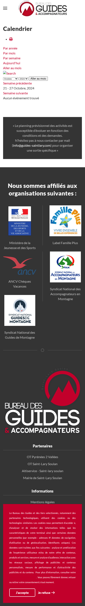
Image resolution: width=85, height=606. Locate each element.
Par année (10, 48)
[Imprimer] (11, 39)
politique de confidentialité (22, 577)
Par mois (9, 53)
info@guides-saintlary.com (32, 145)
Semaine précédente (17, 83)
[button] (5, 8)
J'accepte (22, 592)
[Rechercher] (9, 73)
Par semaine (11, 58)
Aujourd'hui (11, 63)
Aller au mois (12, 68)
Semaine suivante (15, 93)
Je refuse (44, 592)
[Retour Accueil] (42, 8)
